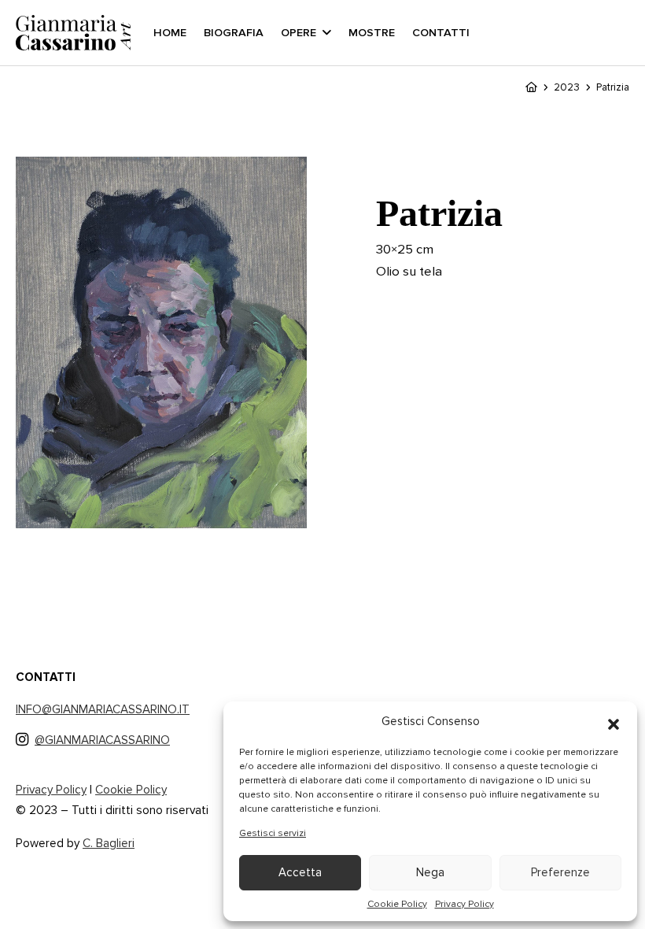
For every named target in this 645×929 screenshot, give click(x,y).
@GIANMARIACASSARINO (102, 740)
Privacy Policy (464, 903)
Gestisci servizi (272, 832)
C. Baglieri (109, 843)
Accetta (300, 872)
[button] (613, 721)
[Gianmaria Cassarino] (75, 33)
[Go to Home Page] (531, 87)
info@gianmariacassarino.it (103, 709)
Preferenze (560, 872)
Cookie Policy (397, 903)
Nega (430, 872)
